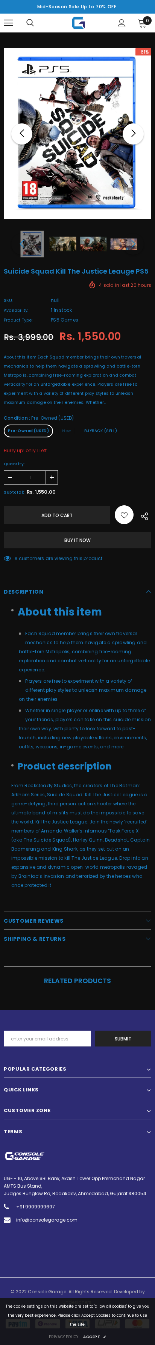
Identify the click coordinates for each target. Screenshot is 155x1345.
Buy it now (77, 540)
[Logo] (78, 22)
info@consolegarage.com (47, 1220)
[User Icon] (122, 23)
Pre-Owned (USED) (28, 431)
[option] (77, 133)
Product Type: (18, 320)
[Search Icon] (30, 23)
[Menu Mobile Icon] (8, 23)
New (66, 431)
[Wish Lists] (124, 514)
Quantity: (14, 464)
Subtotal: (14, 492)
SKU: (8, 300)
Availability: (16, 310)
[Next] (133, 134)
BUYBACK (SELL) (100, 431)
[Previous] (21, 134)
